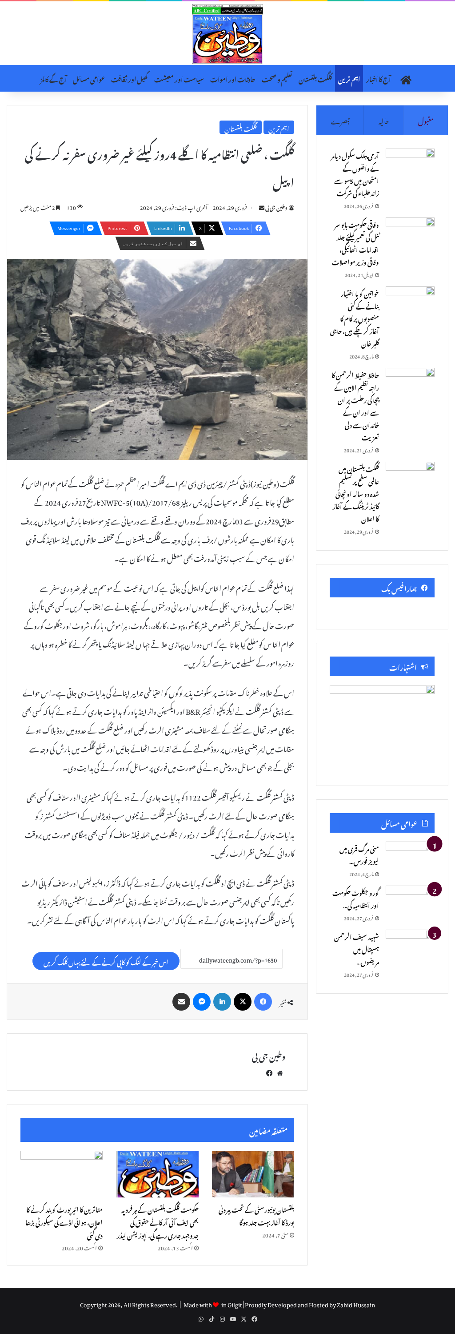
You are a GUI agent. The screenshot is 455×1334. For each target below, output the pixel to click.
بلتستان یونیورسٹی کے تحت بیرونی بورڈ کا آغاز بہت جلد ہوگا (256, 1215)
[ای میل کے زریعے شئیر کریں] (181, 1002)
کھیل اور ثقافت (129, 78)
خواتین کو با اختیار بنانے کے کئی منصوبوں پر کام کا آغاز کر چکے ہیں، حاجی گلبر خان (354, 317)
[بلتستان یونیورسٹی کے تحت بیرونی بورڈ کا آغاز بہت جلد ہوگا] (253, 1174)
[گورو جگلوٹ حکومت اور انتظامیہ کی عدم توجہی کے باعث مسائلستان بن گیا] (410, 902)
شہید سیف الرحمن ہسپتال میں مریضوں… (356, 948)
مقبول (426, 119)
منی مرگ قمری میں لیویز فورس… (359, 854)
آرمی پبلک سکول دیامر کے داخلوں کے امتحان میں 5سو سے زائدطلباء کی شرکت (355, 173)
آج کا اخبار (378, 78)
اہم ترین (349, 78)
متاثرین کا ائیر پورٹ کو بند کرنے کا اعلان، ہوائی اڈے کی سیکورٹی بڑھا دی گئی (64, 1221)
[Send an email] (261, 206)
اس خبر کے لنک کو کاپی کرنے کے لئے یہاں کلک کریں (106, 961)
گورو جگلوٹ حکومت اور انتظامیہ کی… (355, 898)
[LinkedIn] (222, 1002)
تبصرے (340, 119)
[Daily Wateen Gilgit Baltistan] (227, 34)
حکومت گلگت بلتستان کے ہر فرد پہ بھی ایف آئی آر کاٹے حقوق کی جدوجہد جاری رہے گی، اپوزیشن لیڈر (158, 1221)
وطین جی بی (276, 206)
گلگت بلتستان (315, 78)
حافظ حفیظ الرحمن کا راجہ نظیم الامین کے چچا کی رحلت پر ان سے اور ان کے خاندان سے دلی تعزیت (355, 405)
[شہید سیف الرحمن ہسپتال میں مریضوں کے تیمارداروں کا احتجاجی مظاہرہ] (410, 946)
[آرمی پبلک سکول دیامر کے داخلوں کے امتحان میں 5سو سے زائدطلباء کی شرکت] (410, 165)
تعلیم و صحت (277, 78)
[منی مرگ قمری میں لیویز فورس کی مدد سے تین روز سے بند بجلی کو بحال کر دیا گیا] (410, 858)
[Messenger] (202, 1002)
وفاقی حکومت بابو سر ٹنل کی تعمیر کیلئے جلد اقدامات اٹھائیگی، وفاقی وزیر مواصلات (355, 242)
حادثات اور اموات (232, 78)
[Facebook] (263, 1002)
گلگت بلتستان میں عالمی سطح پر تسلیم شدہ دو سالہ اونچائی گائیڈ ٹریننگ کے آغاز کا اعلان (356, 492)
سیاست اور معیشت (179, 78)
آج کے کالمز (53, 78)
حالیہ (384, 119)
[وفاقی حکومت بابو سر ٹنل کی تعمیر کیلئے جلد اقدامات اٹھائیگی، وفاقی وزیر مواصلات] (410, 234)
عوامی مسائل (89, 78)
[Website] (280, 1071)
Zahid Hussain (356, 1303)
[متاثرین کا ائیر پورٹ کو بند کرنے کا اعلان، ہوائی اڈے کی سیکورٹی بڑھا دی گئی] (61, 1174)
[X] (242, 1002)
